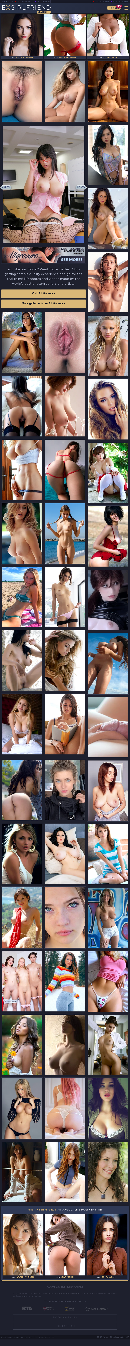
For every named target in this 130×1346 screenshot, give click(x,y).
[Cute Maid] (108, 473)
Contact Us (65, 1326)
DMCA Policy (102, 1337)
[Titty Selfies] (108, 981)
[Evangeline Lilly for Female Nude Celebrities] (108, 1172)
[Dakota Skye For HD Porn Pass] (108, 727)
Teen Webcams (102, 1)
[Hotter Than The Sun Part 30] (65, 790)
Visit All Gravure (43, 293)
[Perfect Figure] (65, 1045)
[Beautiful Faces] (108, 409)
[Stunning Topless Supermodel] (108, 282)
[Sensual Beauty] (65, 406)
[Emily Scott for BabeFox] (22, 1108)
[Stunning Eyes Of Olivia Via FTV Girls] (65, 917)
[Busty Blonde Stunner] (22, 470)
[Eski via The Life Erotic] (22, 661)
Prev (6, 188)
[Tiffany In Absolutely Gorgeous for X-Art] (65, 724)
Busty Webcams (120, 1)
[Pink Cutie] (65, 1108)
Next (80, 188)
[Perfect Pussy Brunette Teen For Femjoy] (65, 343)
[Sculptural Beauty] (65, 91)
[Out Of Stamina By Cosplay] (108, 600)
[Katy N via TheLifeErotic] (22, 854)
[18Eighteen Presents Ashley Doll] (108, 854)
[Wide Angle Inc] (65, 470)
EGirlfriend (26, 9)
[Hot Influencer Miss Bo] (65, 981)
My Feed (113, 8)
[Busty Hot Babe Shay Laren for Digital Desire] (22, 533)
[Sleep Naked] (108, 791)
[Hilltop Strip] (22, 917)
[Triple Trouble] (22, 981)
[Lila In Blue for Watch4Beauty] (22, 91)
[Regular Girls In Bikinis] (22, 597)
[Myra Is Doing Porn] (65, 1172)
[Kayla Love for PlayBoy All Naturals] (108, 219)
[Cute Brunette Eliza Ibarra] (65, 597)
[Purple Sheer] (108, 155)
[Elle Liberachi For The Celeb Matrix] (65, 661)
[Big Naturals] (22, 1172)
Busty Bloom (43, 1)
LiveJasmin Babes (25, 1)
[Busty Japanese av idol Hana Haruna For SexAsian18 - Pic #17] (43, 184)
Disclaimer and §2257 (119, 1337)
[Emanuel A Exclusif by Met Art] (108, 536)
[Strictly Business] (108, 1045)
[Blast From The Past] (108, 664)
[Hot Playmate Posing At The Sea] (108, 346)
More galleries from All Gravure (43, 303)
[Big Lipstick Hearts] (22, 724)
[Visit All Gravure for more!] (43, 255)
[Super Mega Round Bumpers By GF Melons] (108, 1108)
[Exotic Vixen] (22, 1045)
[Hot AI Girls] (108, 91)
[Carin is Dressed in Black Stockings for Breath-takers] (22, 406)
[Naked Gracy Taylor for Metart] (22, 790)
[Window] (22, 343)
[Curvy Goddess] (65, 854)
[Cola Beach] (65, 533)
